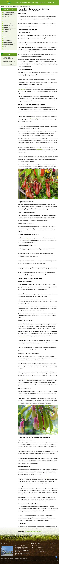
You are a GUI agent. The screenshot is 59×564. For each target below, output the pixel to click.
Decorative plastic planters (8, 40)
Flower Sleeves (6, 48)
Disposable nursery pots (8, 44)
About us (42, 2)
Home (17, 2)
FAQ (36, 2)
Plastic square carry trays (8, 25)
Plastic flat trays (6, 31)
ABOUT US (4, 543)
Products (23, 2)
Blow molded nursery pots (8, 12)
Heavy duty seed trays (7, 29)
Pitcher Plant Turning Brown (24, 6)
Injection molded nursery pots (9, 14)
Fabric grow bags (6, 33)
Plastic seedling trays (7, 27)
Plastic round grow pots (8, 16)
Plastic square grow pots (8, 18)
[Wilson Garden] (8, 2)
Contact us (50, 2)
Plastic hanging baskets (8, 42)
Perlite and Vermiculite (7, 38)
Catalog (31, 2)
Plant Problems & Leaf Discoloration (12, 6)
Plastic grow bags (6, 46)
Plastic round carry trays (8, 23)
